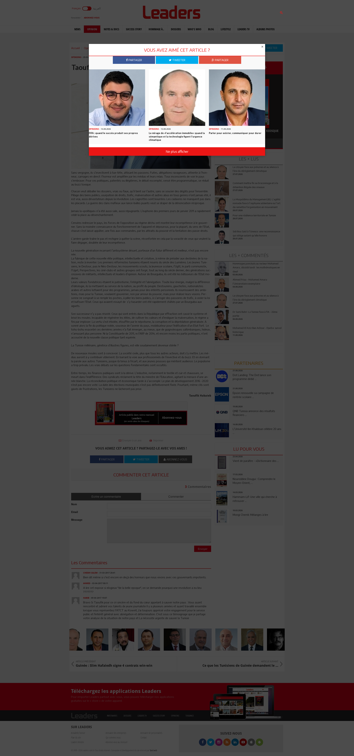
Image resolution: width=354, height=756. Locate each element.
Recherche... (223, 11)
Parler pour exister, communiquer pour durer (235, 133)
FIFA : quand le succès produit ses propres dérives (113, 135)
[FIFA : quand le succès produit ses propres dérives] (117, 97)
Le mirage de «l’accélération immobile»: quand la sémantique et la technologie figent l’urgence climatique (177, 136)
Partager (135, 60)
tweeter (178, 60)
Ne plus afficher (177, 151)
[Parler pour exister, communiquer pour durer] (237, 97)
